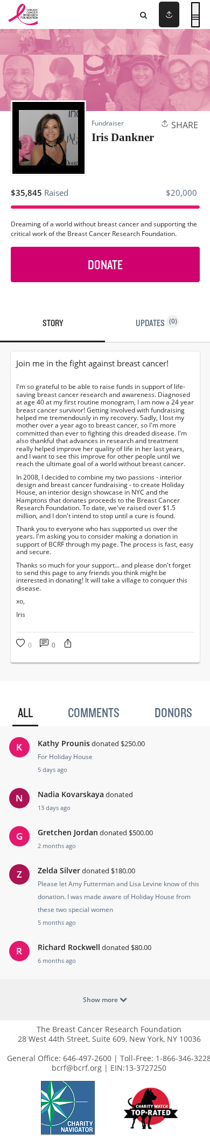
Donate (105, 264)
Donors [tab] (173, 712)
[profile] (152, 14)
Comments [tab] (94, 712)
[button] (68, 644)
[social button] (169, 14)
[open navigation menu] (195, 14)
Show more (101, 999)
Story (53, 322)
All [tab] (25, 712)
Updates (156, 322)
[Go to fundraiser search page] (143, 14)
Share (183, 125)
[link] (105, 363)
